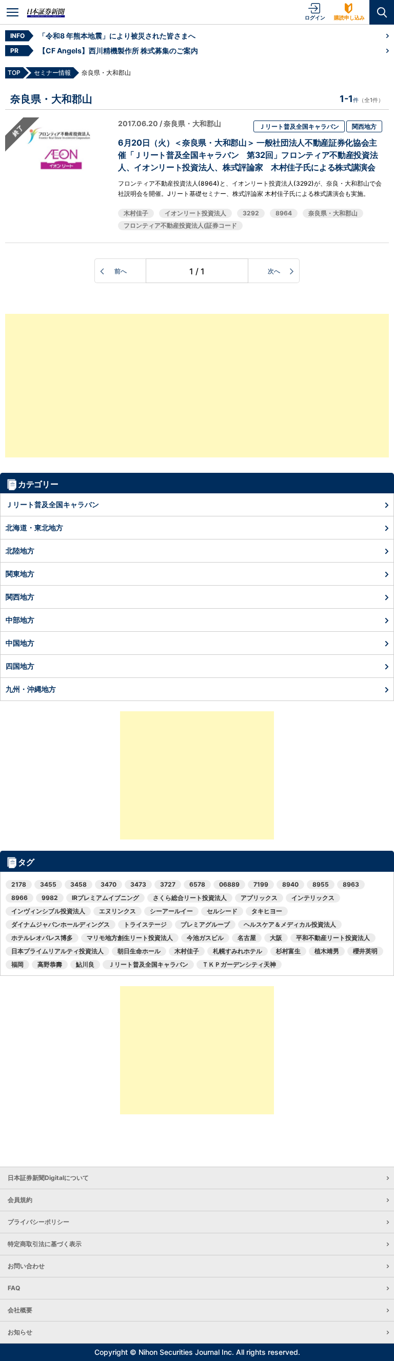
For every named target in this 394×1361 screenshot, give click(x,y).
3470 (108, 884)
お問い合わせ (26, 1266)
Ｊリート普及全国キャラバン (299, 126)
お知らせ (20, 1332)
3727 (167, 884)
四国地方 (20, 666)
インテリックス (312, 898)
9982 (50, 898)
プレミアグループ (205, 924)
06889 (229, 884)
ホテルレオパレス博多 (42, 938)
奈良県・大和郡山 (333, 213)
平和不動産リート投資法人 (333, 938)
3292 (251, 213)
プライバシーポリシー (38, 1222)
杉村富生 (288, 951)
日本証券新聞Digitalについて (48, 1178)
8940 (290, 884)
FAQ (14, 1288)
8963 (351, 884)
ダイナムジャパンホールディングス (60, 924)
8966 (19, 898)
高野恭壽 (49, 964)
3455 (48, 884)
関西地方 (364, 126)
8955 (320, 884)
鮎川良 (85, 964)
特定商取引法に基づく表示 (45, 1244)
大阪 (276, 938)
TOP (14, 72)
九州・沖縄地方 (31, 689)
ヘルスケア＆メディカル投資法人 (290, 924)
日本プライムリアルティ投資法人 (57, 951)
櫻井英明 (365, 951)
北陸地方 (20, 550)
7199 (260, 884)
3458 (78, 884)
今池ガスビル (205, 938)
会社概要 (20, 1310)
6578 (197, 884)
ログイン (315, 17)
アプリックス (259, 898)
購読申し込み (349, 17)
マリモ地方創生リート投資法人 (130, 938)
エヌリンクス (117, 911)
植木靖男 (326, 951)
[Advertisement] (197, 385)
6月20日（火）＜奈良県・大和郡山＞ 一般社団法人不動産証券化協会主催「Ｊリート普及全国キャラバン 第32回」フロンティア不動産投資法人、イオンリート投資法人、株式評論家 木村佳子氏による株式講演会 (248, 154)
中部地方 (20, 619)
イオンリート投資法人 (195, 213)
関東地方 (20, 573)
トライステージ (145, 924)
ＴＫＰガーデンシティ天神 (239, 964)
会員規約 (20, 1200)
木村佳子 (136, 213)
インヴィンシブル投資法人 (48, 911)
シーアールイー (171, 911)
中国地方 (20, 642)
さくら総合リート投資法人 (190, 898)
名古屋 (247, 938)
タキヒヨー (266, 911)
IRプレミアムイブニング (105, 898)
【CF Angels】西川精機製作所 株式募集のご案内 (118, 50)
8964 (283, 213)
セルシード (222, 911)
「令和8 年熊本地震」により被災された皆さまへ (116, 35)
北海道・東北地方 (34, 527)
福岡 (17, 964)
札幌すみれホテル (237, 951)
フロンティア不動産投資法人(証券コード (180, 225)
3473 (138, 884)
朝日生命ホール (139, 951)
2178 (18, 884)
